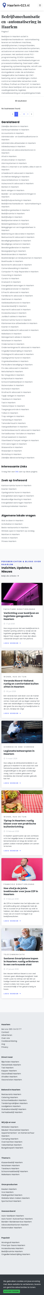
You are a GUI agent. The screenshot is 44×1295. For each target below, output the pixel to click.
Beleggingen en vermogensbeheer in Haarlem (18, 229)
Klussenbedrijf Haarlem (12, 1162)
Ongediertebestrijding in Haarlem (16, 351)
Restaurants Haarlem (11, 1094)
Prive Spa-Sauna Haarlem (13, 1245)
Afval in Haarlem (9, 156)
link (17, 471)
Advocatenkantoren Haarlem (15, 1224)
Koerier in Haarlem (10, 326)
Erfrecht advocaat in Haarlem (15, 292)
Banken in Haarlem (10, 187)
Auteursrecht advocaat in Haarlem (17, 183)
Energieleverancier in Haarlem (15, 289)
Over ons (5, 1038)
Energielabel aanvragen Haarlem (16, 502)
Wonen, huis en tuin (15, 677)
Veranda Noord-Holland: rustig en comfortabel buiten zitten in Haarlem (21, 683)
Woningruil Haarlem (10, 1242)
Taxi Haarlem (7, 1067)
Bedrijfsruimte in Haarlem (13, 213)
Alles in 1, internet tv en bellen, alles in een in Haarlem (21, 168)
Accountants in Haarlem (12, 133)
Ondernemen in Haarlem (12, 344)
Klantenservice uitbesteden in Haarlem (19, 323)
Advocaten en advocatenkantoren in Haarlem (18, 151)
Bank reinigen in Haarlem (12, 190)
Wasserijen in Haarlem (11, 450)
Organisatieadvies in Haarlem (14, 361)
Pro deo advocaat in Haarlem (14, 368)
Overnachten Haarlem (11, 1142)
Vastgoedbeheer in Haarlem (14, 426)
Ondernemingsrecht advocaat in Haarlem (20, 347)
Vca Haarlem (7, 1192)
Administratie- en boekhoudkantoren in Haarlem (19, 138)
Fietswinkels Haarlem (11, 1064)
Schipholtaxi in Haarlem (12, 378)
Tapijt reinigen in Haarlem (13, 395)
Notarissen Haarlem (10, 1165)
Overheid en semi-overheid (19, 747)
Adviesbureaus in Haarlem (13, 146)
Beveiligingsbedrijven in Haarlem (16, 240)
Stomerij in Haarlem (10, 388)
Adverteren (6, 1035)
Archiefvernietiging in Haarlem (15, 176)
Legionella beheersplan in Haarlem (19, 752)
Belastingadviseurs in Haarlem (15, 224)
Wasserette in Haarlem (12, 447)
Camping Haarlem (9, 1138)
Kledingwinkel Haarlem (11, 1195)
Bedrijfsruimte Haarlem (12, 1251)
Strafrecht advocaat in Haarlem (16, 392)
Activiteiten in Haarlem (11, 524)
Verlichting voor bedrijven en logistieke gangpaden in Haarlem (21, 616)
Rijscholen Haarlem (10, 1061)
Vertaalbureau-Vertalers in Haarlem (18, 433)
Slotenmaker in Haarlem (12, 385)
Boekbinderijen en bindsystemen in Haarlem (21, 258)
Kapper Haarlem (9, 1070)
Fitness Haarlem (8, 541)
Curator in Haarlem (10, 278)
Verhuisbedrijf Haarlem (12, 1112)
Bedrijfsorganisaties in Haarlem (15, 210)
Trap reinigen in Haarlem (12, 416)
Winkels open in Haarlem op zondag (17, 531)
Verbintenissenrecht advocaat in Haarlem (20, 430)
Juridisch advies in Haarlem (13, 316)
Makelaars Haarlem (10, 1174)
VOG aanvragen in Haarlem (14, 444)
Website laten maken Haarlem (15, 1198)
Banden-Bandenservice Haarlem (16, 1221)
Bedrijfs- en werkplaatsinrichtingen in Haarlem (18, 195)
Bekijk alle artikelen (9, 576)
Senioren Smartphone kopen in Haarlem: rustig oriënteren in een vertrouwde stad (21, 961)
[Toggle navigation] (40, 5)
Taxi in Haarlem (8, 402)
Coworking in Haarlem (11, 275)
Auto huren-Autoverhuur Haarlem (17, 1218)
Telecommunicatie (14, 954)
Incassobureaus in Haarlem (13, 313)
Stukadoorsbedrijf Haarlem (13, 1109)
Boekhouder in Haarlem (12, 261)
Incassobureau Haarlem (12, 1248)
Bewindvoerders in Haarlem (14, 254)
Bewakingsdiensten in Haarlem (15, 247)
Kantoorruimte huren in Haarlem (16, 320)
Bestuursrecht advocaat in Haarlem (17, 237)
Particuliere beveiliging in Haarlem (17, 364)
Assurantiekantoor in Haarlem (15, 180)
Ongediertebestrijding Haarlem (15, 1254)
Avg (3, 1044)
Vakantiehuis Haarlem (11, 1145)
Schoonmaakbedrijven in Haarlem (17, 382)
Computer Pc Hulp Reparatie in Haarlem (19, 271)
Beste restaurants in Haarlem (15, 527)
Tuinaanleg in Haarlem (11, 420)
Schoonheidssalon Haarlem (14, 1100)
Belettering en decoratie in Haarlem (17, 233)
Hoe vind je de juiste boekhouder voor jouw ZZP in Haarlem (21, 891)
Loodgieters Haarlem (11, 1106)
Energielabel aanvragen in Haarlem (17, 285)
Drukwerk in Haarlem (11, 282)
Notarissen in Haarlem (11, 340)
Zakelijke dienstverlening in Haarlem (17, 457)
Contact (5, 1032)
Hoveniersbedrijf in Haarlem (14, 306)
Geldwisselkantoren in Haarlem (15, 302)
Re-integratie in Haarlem (12, 375)
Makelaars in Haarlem (11, 333)
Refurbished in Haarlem (12, 371)
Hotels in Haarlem (9, 537)
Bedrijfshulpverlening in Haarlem (16, 200)
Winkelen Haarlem (9, 1127)
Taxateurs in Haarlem (11, 399)
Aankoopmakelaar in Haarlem (15, 129)
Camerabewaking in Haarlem (14, 268)
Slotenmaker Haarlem (11, 1227)
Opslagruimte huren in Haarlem (15, 357)
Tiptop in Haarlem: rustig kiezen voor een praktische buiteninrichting (20, 823)
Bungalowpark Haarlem (12, 1147)
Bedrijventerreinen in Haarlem (15, 220)
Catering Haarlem (9, 1097)
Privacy (4, 1047)
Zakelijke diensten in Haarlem (14, 126)
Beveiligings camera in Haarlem (15, 244)
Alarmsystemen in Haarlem (14, 163)
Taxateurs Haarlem (10, 1168)
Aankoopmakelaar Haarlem (14, 506)
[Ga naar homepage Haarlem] (15, 5)
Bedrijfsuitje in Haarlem (11, 217)
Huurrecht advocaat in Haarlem (16, 309)
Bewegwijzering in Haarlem (13, 251)
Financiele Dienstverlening (19, 884)
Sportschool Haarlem (11, 1201)
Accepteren (11, 1291)
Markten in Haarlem (10, 534)
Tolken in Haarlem (9, 413)
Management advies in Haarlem (16, 337)
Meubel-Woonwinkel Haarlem (15, 1130)
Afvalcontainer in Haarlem (13, 160)
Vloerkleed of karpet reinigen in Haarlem (20, 440)
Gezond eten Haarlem (11, 1079)
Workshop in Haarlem (11, 454)
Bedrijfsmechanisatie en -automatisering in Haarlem (21, 205)
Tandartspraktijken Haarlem (14, 1103)
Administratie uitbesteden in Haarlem (18, 143)
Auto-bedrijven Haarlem (12, 1215)
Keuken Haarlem (9, 1189)
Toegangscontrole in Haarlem (15, 409)
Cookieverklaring (9, 1041)
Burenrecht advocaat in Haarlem (16, 264)
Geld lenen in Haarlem (11, 299)
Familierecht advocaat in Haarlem (17, 295)
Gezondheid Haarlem (11, 1073)
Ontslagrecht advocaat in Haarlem (17, 354)
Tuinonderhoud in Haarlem (13, 423)
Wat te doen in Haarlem (12, 520)
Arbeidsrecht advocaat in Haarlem (17, 173)
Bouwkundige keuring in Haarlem (16, 499)
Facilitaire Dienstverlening (19, 609)
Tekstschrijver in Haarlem (13, 406)
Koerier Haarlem (9, 489)
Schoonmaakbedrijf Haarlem (14, 1171)
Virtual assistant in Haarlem (14, 437)
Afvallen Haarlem (9, 1076)
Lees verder (11, 643)
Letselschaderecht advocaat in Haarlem (20, 330)
